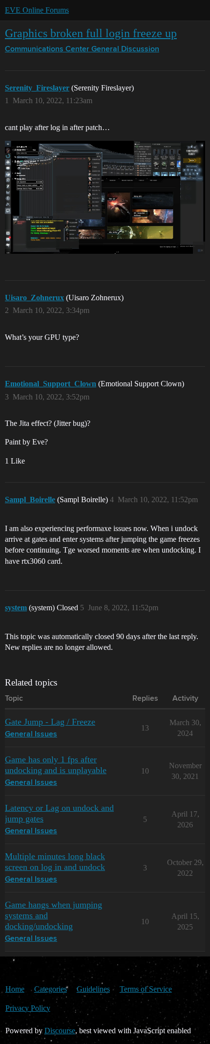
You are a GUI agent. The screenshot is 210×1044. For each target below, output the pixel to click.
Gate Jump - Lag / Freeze (50, 722)
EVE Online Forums (37, 10)
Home (14, 989)
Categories (50, 989)
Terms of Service (146, 989)
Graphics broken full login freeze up (91, 33)
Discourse (59, 1030)
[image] (105, 197)
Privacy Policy (27, 1008)
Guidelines (93, 989)
